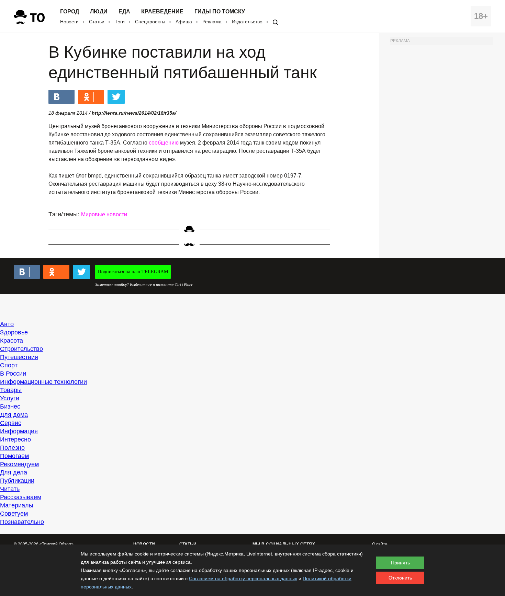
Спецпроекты (150, 21)
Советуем (14, 513)
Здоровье (14, 332)
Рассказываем (20, 497)
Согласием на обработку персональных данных (243, 578)
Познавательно (22, 521)
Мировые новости (104, 214)
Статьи (96, 21)
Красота (11, 340)
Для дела (13, 472)
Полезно (12, 447)
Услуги (9, 398)
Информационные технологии (43, 381)
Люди (99, 11)
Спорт (9, 365)
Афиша (184, 21)
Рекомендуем (19, 464)
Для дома (14, 414)
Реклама (212, 21)
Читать (10, 488)
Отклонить (400, 578)
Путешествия (19, 357)
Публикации (17, 480)
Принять (400, 562)
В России (13, 373)
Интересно (15, 439)
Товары (11, 390)
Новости (69, 21)
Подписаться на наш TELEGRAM (133, 271)
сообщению (164, 143)
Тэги (120, 21)
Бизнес (10, 406)
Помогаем (14, 455)
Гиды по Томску (219, 11)
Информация (19, 431)
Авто (7, 324)
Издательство (247, 21)
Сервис (10, 423)
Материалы (16, 505)
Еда (124, 11)
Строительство (21, 348)
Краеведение (162, 11)
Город (69, 11)
